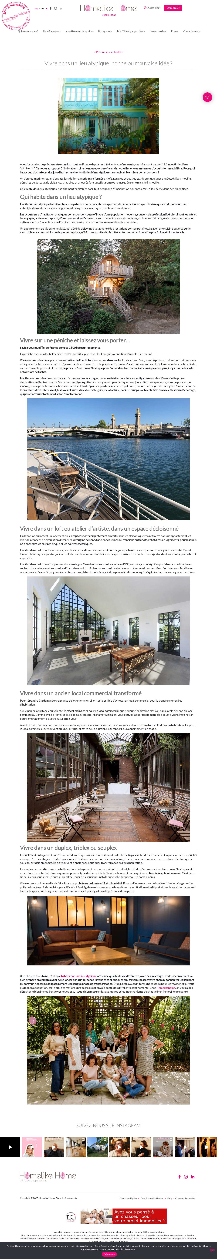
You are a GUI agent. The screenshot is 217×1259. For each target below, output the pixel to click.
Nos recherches (158, 31)
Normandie (175, 1235)
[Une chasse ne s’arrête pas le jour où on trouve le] (141, 1147)
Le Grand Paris (58, 1235)
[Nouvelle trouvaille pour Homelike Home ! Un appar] (76, 1147)
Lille (137, 1235)
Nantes (159, 1235)
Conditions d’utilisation (152, 1198)
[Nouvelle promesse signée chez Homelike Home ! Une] (97, 1147)
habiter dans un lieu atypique (79, 976)
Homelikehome (165, 987)
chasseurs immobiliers (99, 1232)
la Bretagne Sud (127, 1235)
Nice (166, 1235)
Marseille (150, 1235)
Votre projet (173, 7)
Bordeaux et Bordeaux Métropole (101, 1235)
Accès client (154, 7)
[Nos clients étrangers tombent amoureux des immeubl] (119, 1147)
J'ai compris (109, 1254)
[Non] (212, 1250)
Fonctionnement (51, 31)
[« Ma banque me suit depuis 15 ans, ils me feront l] (54, 1147)
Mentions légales (128, 1198)
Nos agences (105, 31)
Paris (45, 1235)
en (42, 8)
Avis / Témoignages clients (131, 31)
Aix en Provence (75, 1235)
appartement (87, 1238)
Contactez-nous (191, 31)
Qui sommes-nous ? (28, 31)
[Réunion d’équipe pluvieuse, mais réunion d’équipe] (185, 1147)
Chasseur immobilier (185, 1198)
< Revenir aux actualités (108, 52)
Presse (174, 31)
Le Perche (189, 1235)
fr (37, 8)
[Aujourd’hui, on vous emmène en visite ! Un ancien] (10, 1147)
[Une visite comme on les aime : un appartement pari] (207, 1147)
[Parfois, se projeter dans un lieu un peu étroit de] (163, 1147)
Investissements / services (79, 31)
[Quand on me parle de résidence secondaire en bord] (32, 1147)
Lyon (142, 1235)
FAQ (169, 1198)
